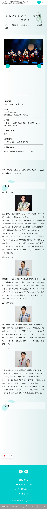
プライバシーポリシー (23, 484)
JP (39, 2)
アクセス (42, 506)
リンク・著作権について (24, 489)
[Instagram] (21, 472)
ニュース (33, 506)
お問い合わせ (23, 480)
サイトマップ (23, 494)
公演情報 (14, 506)
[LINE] (26, 472)
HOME (7, 25)
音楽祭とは (4, 506)
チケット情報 (23, 506)
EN (42, 2)
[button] (8, 66)
